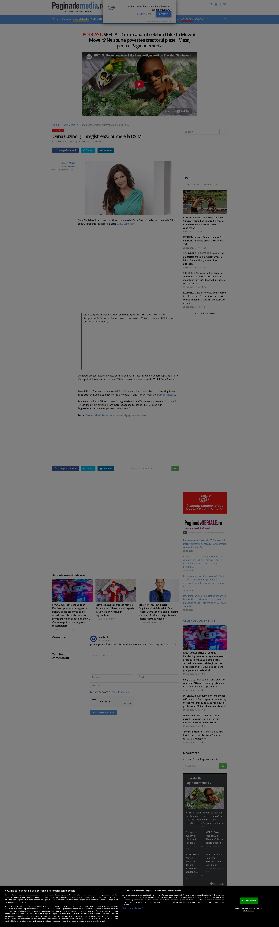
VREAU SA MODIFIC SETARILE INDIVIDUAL (248, 909)
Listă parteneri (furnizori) (132, 908)
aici (22, 916)
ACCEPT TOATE (249, 900)
